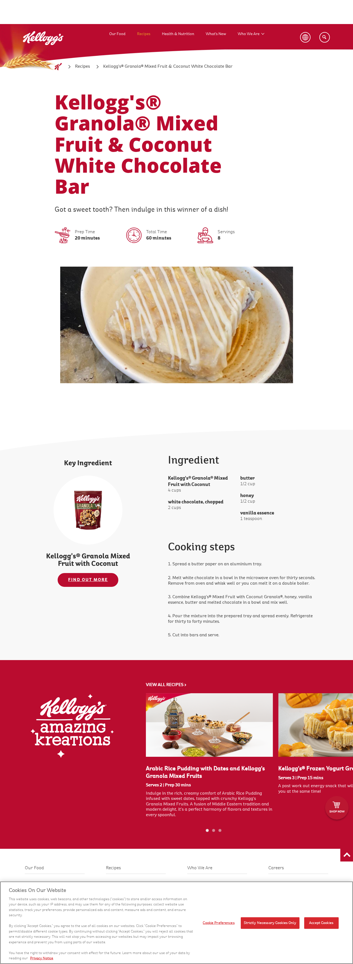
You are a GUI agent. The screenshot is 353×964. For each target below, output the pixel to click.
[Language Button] (305, 37)
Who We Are (249, 33)
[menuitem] (123, 28)
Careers (276, 868)
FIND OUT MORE (88, 579)
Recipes (143, 33)
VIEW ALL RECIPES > (166, 684)
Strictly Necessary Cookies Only (270, 923)
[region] (176, 922)
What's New (216, 33)
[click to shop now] (337, 807)
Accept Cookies (321, 923)
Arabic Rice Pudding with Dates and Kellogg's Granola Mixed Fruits (205, 772)
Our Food (117, 33)
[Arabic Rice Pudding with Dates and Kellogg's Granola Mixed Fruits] (209, 725)
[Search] (324, 37)
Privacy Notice (41, 958)
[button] (346, 855)
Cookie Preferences (218, 923)
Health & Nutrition (178, 33)
